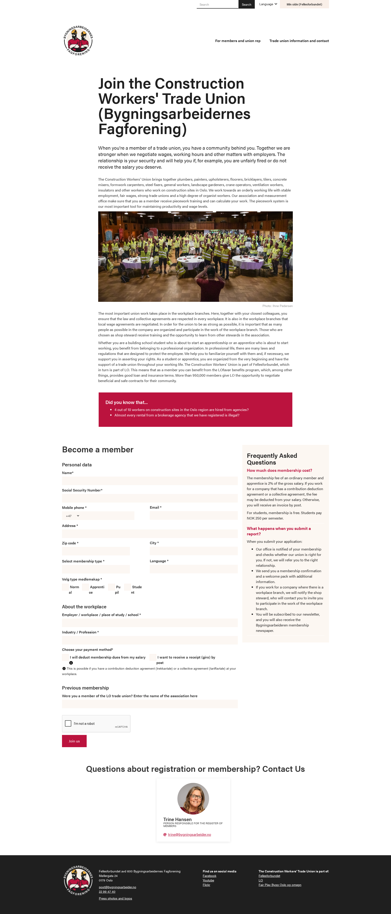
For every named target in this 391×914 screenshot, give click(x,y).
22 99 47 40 (107, 891)
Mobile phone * (74, 507)
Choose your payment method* (87, 649)
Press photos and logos (115, 898)
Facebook (209, 875)
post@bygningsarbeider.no (117, 887)
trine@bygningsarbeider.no (189, 834)
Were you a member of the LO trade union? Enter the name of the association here (130, 695)
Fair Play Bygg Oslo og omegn (280, 884)
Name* (68, 472)
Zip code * (70, 543)
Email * (156, 507)
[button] (266, 4)
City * (154, 542)
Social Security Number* (82, 490)
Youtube (208, 880)
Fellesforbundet (269, 875)
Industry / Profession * (80, 632)
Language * (159, 560)
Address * (70, 525)
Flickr (206, 884)
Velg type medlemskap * (82, 579)
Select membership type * (83, 561)
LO (261, 880)
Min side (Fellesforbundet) (304, 4)
